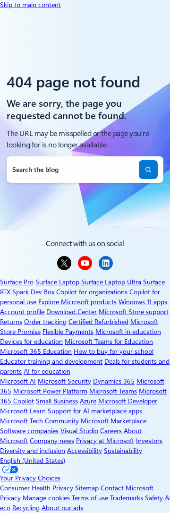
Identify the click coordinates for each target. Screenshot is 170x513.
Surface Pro (17, 282)
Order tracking (45, 321)
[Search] (148, 169)
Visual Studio (79, 431)
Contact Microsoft (127, 488)
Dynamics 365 (114, 381)
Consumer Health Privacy (36, 488)
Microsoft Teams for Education (109, 341)
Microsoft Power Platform (50, 391)
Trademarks (126, 498)
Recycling (26, 508)
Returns (11, 321)
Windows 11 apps (143, 302)
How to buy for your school (113, 351)
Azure (88, 401)
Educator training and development (51, 361)
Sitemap (87, 488)
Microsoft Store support (134, 312)
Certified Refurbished (98, 321)
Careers (111, 431)
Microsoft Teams (113, 391)
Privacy (11, 498)
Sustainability (123, 450)
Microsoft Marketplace (113, 421)
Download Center (71, 312)
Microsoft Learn (23, 411)
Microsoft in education (128, 331)
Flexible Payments (68, 331)
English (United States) (32, 460)
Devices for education (31, 341)
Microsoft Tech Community (39, 421)
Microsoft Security (64, 381)
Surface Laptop (57, 282)
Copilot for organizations (92, 292)
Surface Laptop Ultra (111, 282)
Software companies (29, 431)
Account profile (22, 312)
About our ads (62, 508)
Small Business (57, 401)
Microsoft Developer (127, 401)
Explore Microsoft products (77, 302)
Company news (52, 441)
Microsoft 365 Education (36, 351)
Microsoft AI (18, 381)
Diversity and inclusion (32, 450)
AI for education (47, 371)
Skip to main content (30, 5)
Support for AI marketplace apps (95, 411)
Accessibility (84, 450)
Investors (149, 441)
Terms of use (90, 498)
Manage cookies (46, 498)
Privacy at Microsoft (105, 441)
